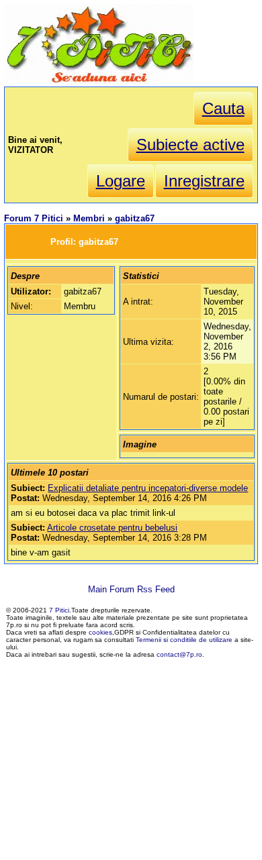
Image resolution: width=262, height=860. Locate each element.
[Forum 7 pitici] (98, 81)
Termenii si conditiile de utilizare (184, 639)
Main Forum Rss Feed (131, 589)
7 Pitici (59, 610)
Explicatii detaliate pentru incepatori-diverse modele (148, 488)
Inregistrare (204, 181)
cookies (100, 632)
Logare (120, 181)
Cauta (223, 108)
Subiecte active (190, 145)
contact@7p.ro (179, 654)
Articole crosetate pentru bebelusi (112, 528)
